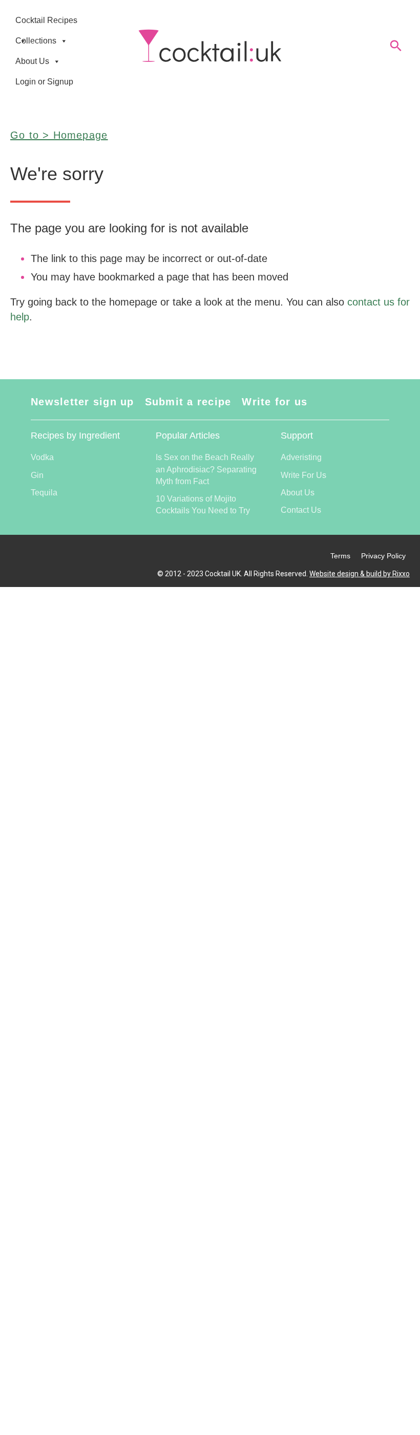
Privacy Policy (383, 556)
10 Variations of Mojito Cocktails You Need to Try (203, 504)
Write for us (274, 401)
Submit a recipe (188, 401)
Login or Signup (44, 81)
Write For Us (303, 475)
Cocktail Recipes (46, 20)
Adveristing (301, 457)
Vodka (42, 457)
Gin (37, 475)
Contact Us (301, 510)
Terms (340, 556)
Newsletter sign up (82, 401)
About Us (32, 61)
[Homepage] (210, 46)
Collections (35, 40)
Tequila (44, 492)
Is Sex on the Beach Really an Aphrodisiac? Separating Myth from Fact (206, 469)
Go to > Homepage (59, 135)
